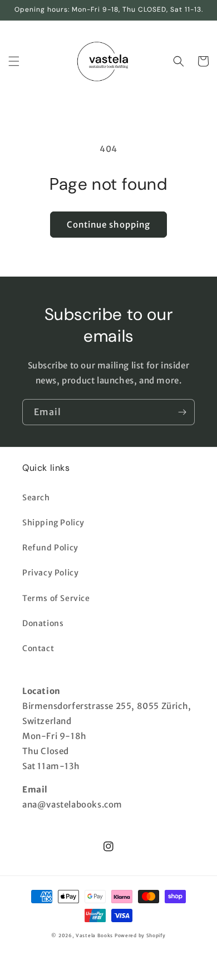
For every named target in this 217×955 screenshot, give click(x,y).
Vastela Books (94, 935)
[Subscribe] (182, 412)
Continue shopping (108, 224)
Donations (42, 623)
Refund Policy (50, 548)
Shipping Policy (53, 523)
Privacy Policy (50, 573)
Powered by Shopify (140, 935)
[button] (14, 61)
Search (36, 498)
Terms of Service (56, 598)
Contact (38, 648)
